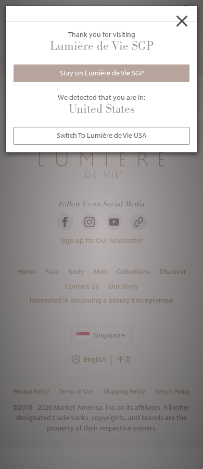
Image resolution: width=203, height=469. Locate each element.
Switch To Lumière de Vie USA (102, 135)
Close (182, 21)
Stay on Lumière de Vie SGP (102, 72)
